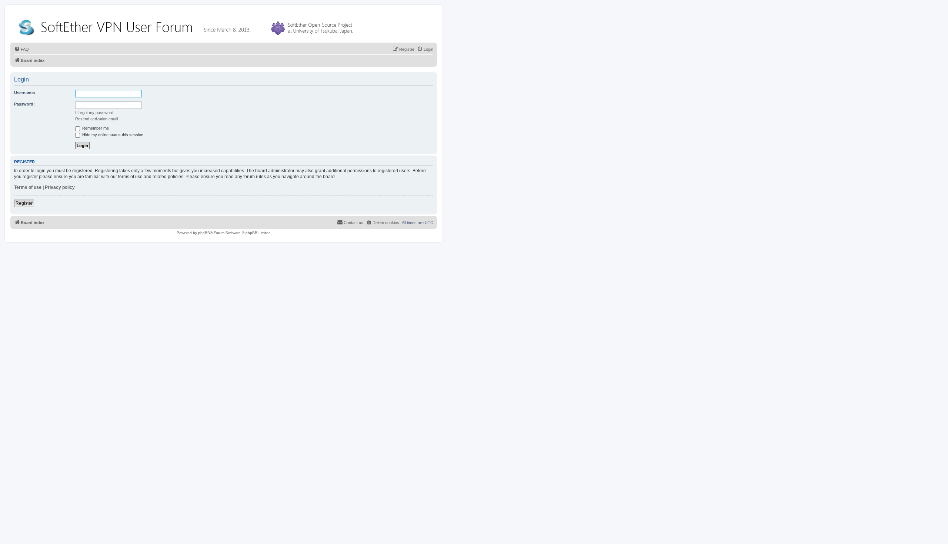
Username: (24, 92)
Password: (24, 104)
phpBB (204, 233)
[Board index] (187, 25)
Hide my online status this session (112, 135)
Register (24, 203)
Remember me (95, 128)
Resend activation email (96, 119)
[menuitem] (21, 49)
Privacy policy (60, 187)
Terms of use (27, 187)
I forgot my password (94, 112)
